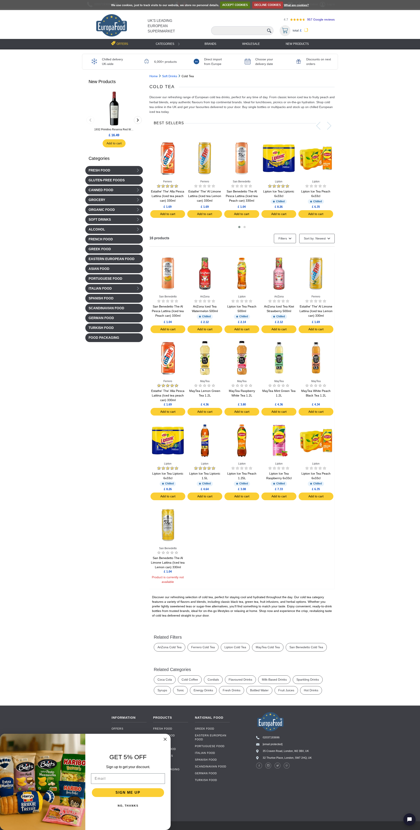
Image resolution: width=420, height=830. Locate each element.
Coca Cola (165, 679)
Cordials (213, 679)
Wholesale (251, 43)
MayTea (205, 381)
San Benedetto (241, 181)
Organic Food (102, 209)
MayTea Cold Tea (268, 647)
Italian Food (100, 288)
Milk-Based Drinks (274, 679)
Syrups (162, 690)
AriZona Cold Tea (170, 647)
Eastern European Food (210, 737)
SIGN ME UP (128, 792)
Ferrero (167, 181)
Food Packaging (166, 769)
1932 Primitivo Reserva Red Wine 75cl (114, 129)
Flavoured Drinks (240, 679)
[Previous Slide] (318, 125)
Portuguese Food (210, 746)
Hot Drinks (311, 690)
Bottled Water (259, 690)
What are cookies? (296, 5)
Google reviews (321, 19)
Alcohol (97, 229)
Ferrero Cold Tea (203, 647)
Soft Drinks (100, 219)
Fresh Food (99, 170)
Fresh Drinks (231, 690)
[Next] (138, 120)
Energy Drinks (203, 690)
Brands (210, 43)
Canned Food (101, 190)
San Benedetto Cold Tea (306, 647)
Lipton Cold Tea (235, 647)
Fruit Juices (286, 690)
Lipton (278, 181)
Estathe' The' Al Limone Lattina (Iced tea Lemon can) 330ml (204, 196)
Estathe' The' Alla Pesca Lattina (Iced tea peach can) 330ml (167, 196)
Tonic (180, 690)
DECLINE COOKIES (267, 5)
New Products (297, 43)
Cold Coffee (190, 679)
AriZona (205, 296)
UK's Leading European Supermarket (161, 26)
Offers (117, 728)
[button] (239, 227)
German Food (206, 773)
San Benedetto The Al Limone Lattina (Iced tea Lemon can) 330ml (168, 562)
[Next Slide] (329, 125)
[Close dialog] (165, 739)
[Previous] (90, 120)
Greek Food (204, 728)
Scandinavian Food (210, 766)
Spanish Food (206, 759)
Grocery (97, 200)
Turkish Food (206, 780)
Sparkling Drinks (307, 679)
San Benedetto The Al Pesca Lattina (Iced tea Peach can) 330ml (242, 196)
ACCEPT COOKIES (235, 5)
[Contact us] (409, 819)
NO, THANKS (128, 805)
